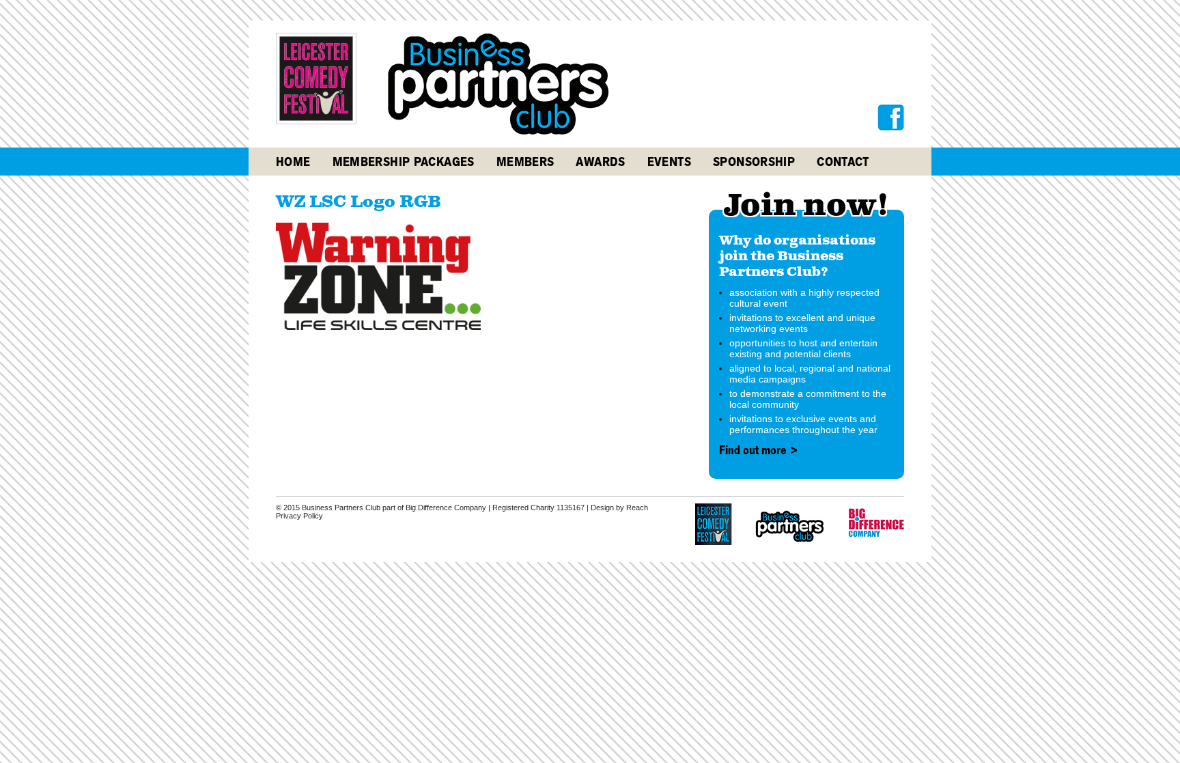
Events (669, 161)
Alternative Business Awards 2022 (688, 260)
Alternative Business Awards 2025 (688, 209)
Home (293, 161)
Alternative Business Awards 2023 (688, 243)
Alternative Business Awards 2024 (688, 226)
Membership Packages (404, 161)
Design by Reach (619, 507)
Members (525, 161)
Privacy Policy (299, 516)
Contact (843, 161)
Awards (600, 161)
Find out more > (758, 450)
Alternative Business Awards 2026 (688, 192)
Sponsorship (754, 161)
